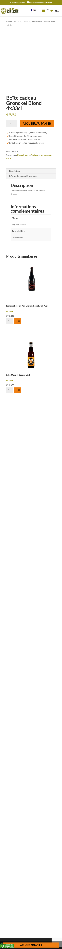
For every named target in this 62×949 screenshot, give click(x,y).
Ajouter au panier (37, 123)
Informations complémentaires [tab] (23, 176)
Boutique (17, 21)
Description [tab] (14, 171)
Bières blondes (23, 155)
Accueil (9, 21)
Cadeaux (26, 21)
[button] (35, 10)
